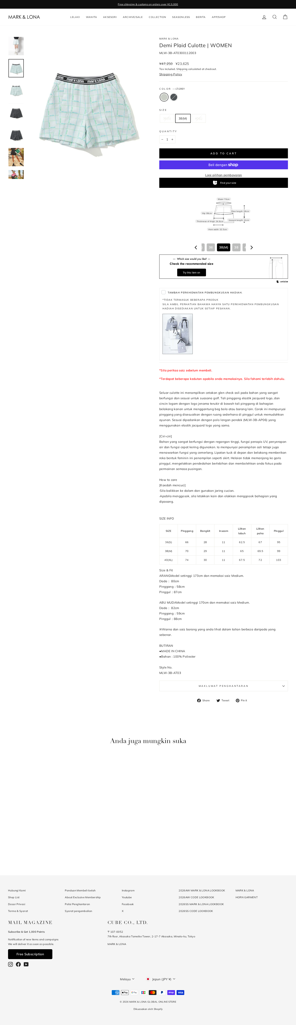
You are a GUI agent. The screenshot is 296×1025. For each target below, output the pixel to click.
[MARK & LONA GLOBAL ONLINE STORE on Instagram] (10, 964)
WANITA (91, 17)
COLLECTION (157, 17)
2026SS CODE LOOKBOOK (196, 911)
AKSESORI (110, 17)
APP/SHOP (219, 17)
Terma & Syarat (18, 911)
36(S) (167, 118)
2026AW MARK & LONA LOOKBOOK (202, 890)
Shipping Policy (170, 74)
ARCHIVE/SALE (133, 17)
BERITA (201, 17)
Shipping (181, 69)
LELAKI (75, 17)
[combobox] (224, 247)
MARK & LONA (169, 38)
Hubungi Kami (17, 890)
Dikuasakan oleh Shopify (148, 1008)
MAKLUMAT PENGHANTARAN (224, 685)
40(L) (199, 118)
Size (163, 109)
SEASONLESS (181, 17)
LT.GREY (164, 97)
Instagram (128, 890)
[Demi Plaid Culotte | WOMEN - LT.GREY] (39, 851)
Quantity (168, 131)
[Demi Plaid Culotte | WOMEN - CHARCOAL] (44, 851)
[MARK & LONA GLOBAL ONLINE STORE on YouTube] (26, 964)
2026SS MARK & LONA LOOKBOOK (201, 904)
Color (172, 88)
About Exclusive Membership (83, 897)
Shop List (13, 897)
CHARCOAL (174, 97)
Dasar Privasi (16, 904)
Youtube (127, 897)
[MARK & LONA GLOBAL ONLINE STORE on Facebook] (18, 964)
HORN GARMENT (247, 897)
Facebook (128, 904)
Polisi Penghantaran (77, 904)
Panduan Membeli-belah (80, 890)
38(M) (183, 118)
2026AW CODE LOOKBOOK (196, 897)
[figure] (196, 247)
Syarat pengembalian (78, 911)
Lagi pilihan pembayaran (223, 175)
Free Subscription (30, 954)
